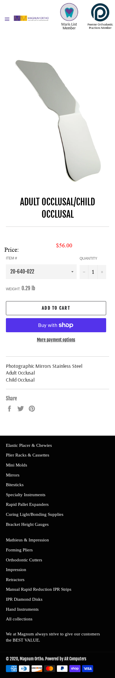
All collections (19, 619)
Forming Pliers (19, 550)
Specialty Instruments (25, 494)
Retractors (15, 579)
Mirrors (12, 475)
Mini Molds (16, 465)
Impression (16, 569)
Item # (11, 258)
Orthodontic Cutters (24, 560)
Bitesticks (15, 484)
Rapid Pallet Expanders (27, 504)
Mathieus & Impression (27, 540)
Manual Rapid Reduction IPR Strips (38, 589)
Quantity (88, 258)
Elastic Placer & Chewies (29, 445)
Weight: (13, 289)
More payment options (56, 340)
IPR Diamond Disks (24, 599)
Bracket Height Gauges (27, 524)
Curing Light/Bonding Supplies (34, 514)
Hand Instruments (22, 609)
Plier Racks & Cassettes (27, 455)
